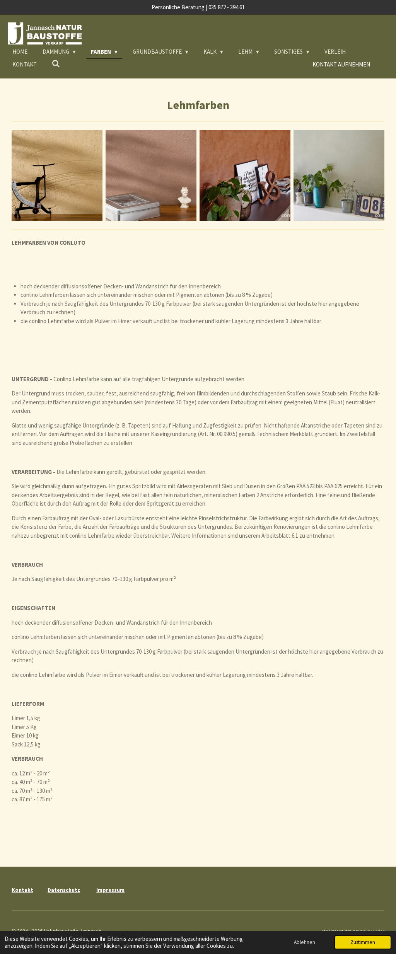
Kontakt (22, 889)
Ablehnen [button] (304, 942)
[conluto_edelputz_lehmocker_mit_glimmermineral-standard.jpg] (57, 175)
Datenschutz (64, 889)
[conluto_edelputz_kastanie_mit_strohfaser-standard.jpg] (151, 175)
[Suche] (56, 64)
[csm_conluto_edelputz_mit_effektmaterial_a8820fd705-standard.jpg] (339, 175)
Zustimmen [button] (362, 942)
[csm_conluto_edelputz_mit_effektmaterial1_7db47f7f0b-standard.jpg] (245, 175)
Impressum (110, 889)
